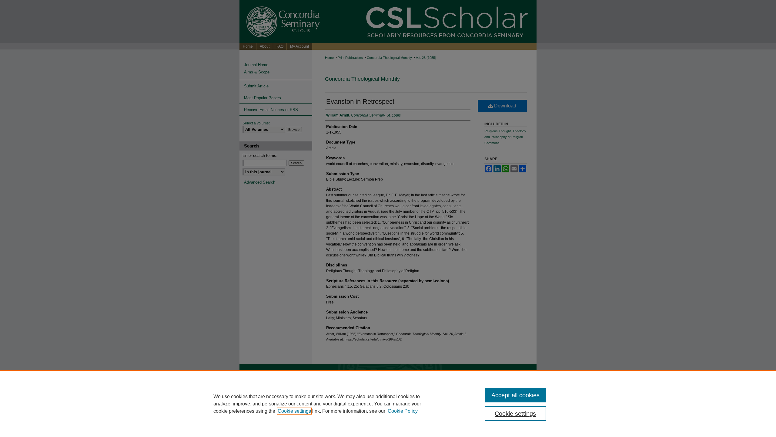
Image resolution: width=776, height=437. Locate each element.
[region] (388, 403)
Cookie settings (294, 411)
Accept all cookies (515, 395)
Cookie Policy (403, 411)
